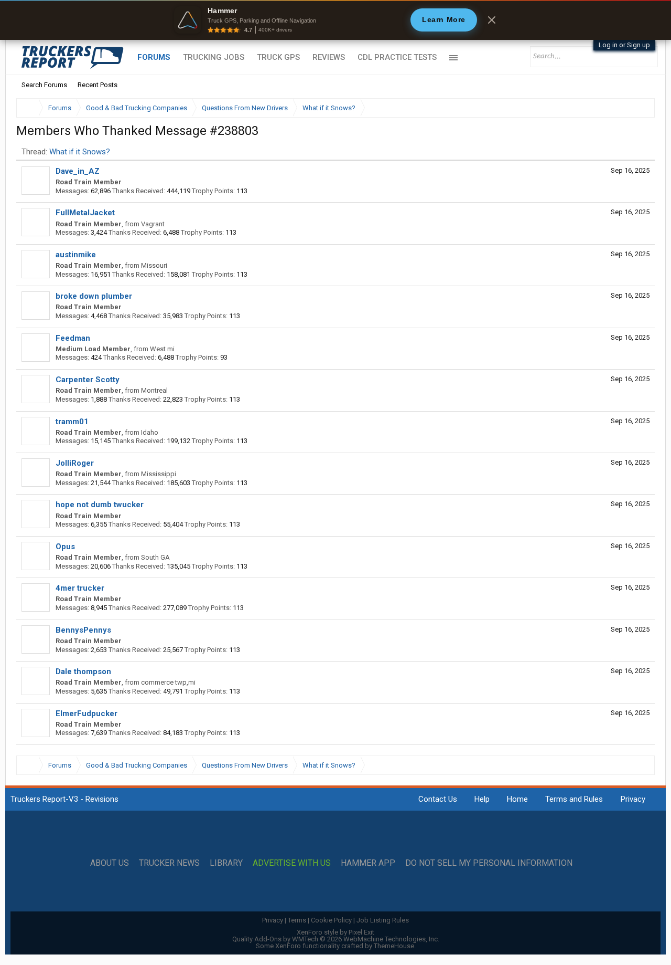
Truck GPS (278, 57)
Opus (65, 546)
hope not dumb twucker (100, 504)
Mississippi (158, 474)
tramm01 (72, 421)
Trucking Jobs (213, 57)
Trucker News (169, 863)
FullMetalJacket (85, 212)
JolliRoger (75, 463)
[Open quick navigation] (639, 108)
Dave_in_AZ (78, 171)
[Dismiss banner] (491, 20)
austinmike (76, 254)
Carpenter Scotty (88, 379)
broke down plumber (94, 296)
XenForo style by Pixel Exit (335, 932)
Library (226, 863)
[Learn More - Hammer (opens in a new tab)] (335, 20)
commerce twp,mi (168, 682)
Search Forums (44, 85)
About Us (109, 863)
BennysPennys (83, 630)
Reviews (328, 57)
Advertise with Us (292, 863)
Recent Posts (97, 85)
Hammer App (368, 863)
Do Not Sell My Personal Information (488, 863)
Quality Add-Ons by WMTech (335, 939)
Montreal (154, 390)
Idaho (149, 432)
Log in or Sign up (624, 45)
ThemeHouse (394, 946)
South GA (155, 557)
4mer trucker (80, 588)
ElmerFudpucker (86, 713)
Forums (153, 57)
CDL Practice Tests (397, 57)
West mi (162, 349)
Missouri (154, 265)
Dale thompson (83, 671)
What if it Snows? (79, 151)
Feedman (73, 338)
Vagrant (153, 224)
